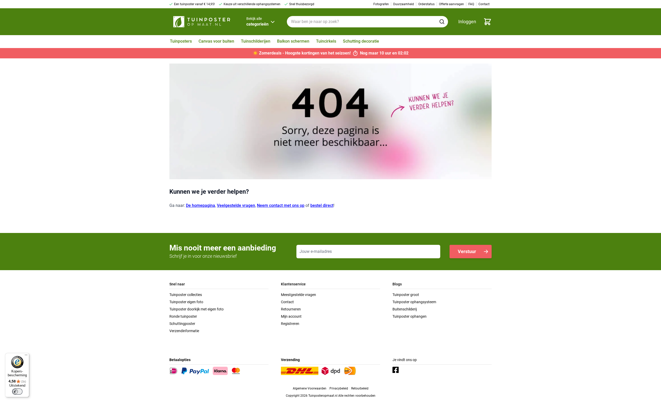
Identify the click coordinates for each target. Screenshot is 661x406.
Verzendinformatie (184, 331)
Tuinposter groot (405, 295)
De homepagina (200, 205)
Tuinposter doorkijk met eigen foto (196, 309)
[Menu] (26, 356)
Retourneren (291, 309)
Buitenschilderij (404, 309)
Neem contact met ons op (280, 205)
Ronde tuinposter (183, 316)
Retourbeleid (359, 388)
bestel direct (321, 205)
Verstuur (467, 251)
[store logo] (201, 21)
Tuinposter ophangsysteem (414, 302)
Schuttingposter (182, 324)
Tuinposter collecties (185, 295)
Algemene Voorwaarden (309, 388)
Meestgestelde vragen (298, 295)
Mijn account (291, 316)
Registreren (290, 324)
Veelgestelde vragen (236, 205)
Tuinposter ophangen (409, 316)
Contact (287, 302)
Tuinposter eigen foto (186, 302)
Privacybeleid (338, 388)
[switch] (17, 391)
